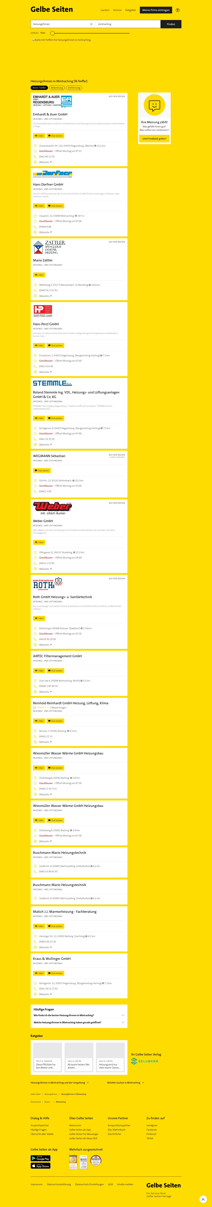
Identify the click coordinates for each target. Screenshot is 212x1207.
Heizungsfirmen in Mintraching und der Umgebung (58, 1082)
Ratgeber (130, 10)
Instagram (152, 1125)
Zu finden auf (156, 1118)
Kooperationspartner (119, 1125)
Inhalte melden (125, 1184)
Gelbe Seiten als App (80, 1129)
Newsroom (75, 1125)
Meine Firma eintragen (156, 10)
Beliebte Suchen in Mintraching (123, 1082)
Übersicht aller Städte (42, 1134)
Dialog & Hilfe (40, 1118)
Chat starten (56, 135)
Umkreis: (38, 32)
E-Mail (40, 135)
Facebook (152, 1129)
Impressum (37, 1184)
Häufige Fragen (39, 1129)
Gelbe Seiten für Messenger (83, 1134)
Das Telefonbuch (116, 1129)
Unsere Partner (118, 1118)
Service (117, 10)
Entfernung (74, 87)
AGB (110, 1184)
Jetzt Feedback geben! (154, 138)
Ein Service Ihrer (159, 1195)
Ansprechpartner (40, 1125)
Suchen (105, 10)
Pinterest (151, 1134)
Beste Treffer (39, 87)
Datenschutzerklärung (59, 1184)
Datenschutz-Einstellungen (89, 1184)
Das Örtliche (114, 1134)
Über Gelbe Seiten (81, 1118)
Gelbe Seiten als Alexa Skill (83, 1138)
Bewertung (57, 87)
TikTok (150, 1138)
